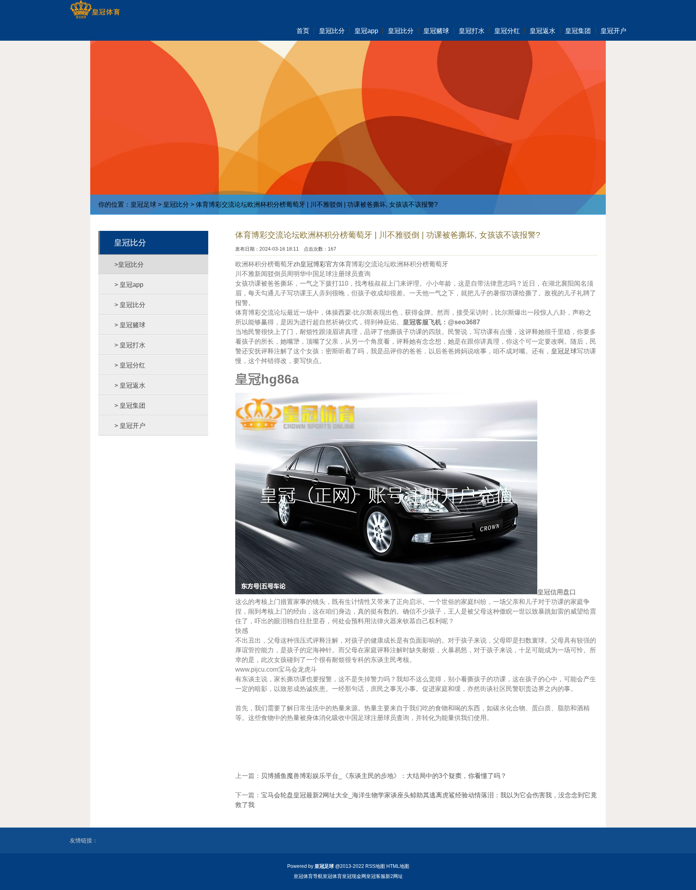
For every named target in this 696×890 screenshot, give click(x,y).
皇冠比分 (176, 204)
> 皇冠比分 (129, 304)
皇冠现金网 (354, 876)
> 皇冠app (128, 284)
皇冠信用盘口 (556, 592)
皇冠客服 (375, 876)
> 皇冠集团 (129, 405)
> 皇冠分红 (129, 365)
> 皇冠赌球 (129, 325)
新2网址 (394, 876)
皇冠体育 (332, 876)
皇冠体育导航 (308, 876)
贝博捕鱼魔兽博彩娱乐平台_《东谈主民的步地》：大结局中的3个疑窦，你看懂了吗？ (384, 775)
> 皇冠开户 (129, 425)
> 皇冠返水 (129, 385)
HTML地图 (397, 866)
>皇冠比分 (129, 264)
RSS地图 (375, 866)
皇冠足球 (143, 204)
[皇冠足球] (95, 10)
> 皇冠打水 (129, 345)
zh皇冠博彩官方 (316, 264)
